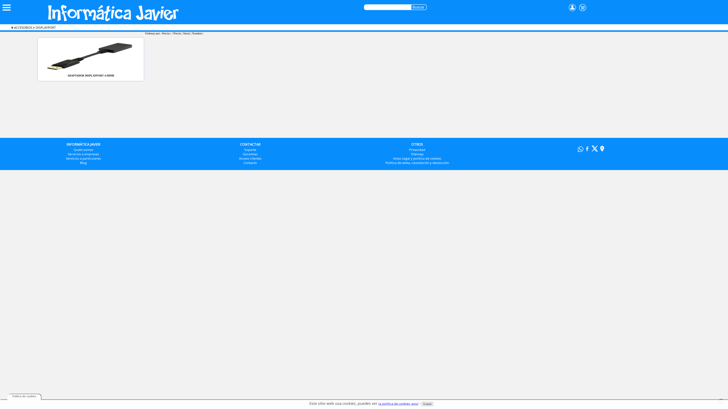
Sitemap (417, 154)
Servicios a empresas (83, 154)
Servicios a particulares (83, 158)
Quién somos (83, 150)
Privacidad (417, 150)
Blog (83, 163)
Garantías (250, 154)
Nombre (197, 33)
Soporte (250, 150)
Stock (186, 33)
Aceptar (427, 404)
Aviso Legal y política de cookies (417, 158)
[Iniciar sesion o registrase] (572, 7)
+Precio (176, 33)
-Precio (165, 33)
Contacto (250, 163)
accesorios (23, 28)
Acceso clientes (250, 158)
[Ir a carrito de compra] (582, 7)
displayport (46, 28)
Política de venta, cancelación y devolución (417, 163)
